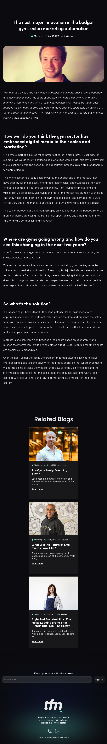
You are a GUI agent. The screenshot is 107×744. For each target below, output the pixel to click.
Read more (37, 489)
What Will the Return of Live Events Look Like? (51, 546)
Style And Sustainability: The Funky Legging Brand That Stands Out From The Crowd (52, 623)
